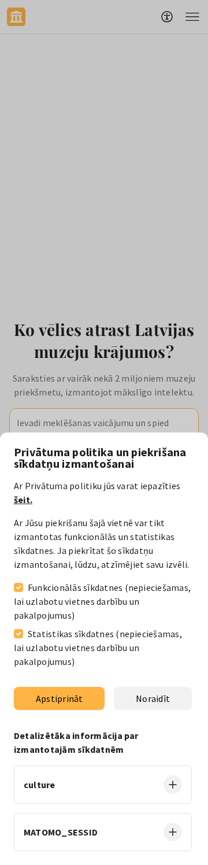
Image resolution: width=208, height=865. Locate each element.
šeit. (23, 499)
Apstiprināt (59, 698)
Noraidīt (153, 698)
